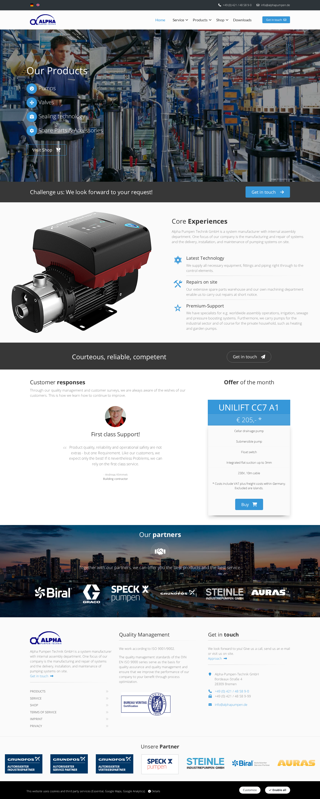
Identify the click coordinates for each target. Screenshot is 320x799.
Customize (250, 790)
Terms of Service (43, 712)
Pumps (46, 88)
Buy (245, 504)
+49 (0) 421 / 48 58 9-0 (237, 5)
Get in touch (274, 20)
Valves (45, 102)
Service (178, 20)
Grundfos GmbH (286, 179)
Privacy (36, 726)
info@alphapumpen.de (275, 5)
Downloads (242, 20)
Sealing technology (61, 116)
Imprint (36, 719)
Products (200, 20)
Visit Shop (42, 150)
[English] (38, 5)
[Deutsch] (32, 5)
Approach (215, 658)
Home (160, 20)
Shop (220, 20)
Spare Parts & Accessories (70, 130)
